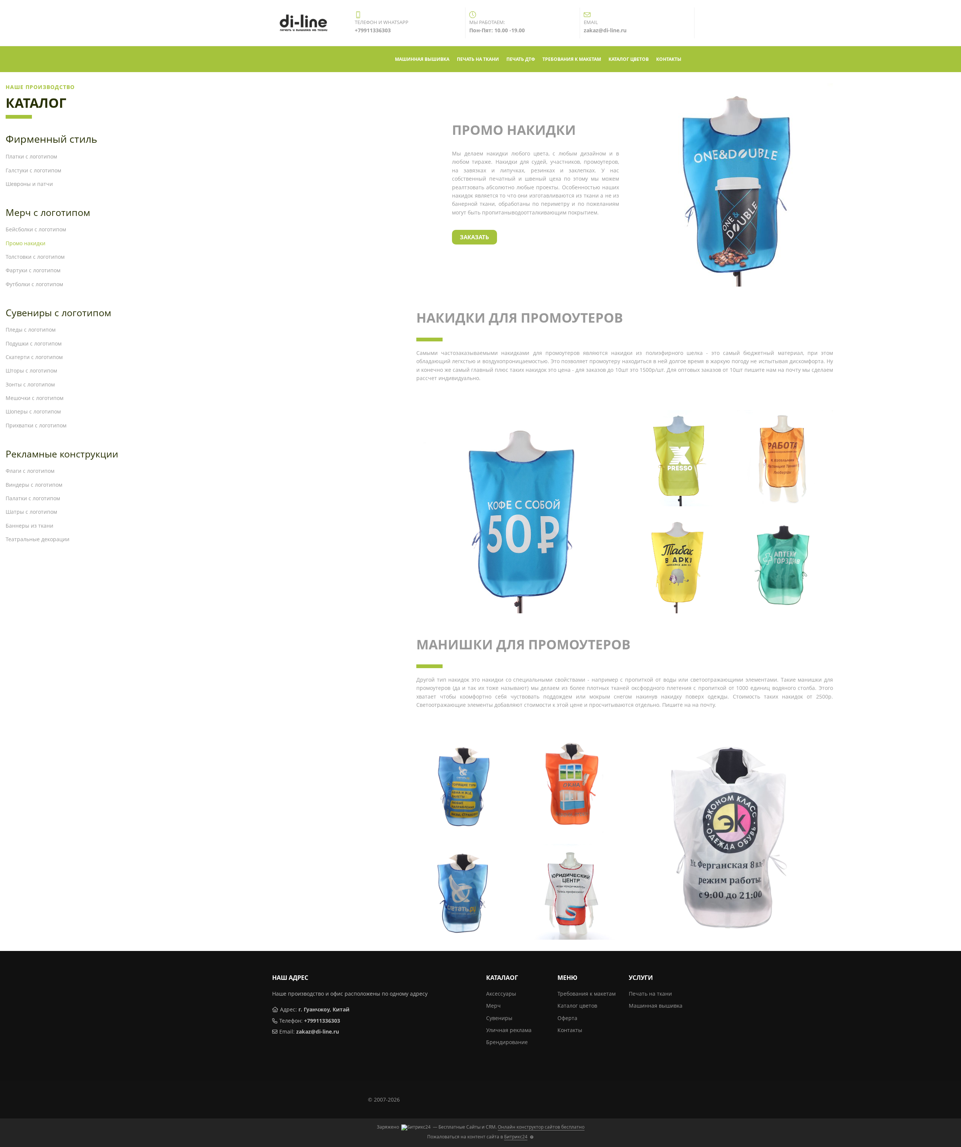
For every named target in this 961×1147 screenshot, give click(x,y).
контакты (668, 59)
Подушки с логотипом (34, 343)
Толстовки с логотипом (35, 256)
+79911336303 (322, 1020)
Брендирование (507, 1042)
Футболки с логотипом (34, 284)
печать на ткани (478, 59)
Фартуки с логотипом (33, 270)
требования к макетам (571, 59)
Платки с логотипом (31, 156)
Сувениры (499, 1018)
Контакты (569, 1030)
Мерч (493, 1005)
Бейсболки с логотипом (36, 229)
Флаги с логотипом (30, 470)
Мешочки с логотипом (34, 397)
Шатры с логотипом (31, 511)
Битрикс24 (515, 1136)
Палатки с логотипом (33, 498)
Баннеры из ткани (29, 525)
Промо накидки (25, 243)
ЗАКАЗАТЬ (474, 237)
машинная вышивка (422, 59)
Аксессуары (501, 993)
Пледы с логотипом (31, 329)
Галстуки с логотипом (33, 170)
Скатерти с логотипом (34, 357)
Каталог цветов (577, 1005)
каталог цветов (629, 59)
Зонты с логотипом (30, 384)
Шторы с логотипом (31, 370)
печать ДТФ (520, 59)
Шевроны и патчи (29, 183)
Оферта (567, 1018)
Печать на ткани (650, 993)
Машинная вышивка (655, 1005)
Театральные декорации (37, 539)
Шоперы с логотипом (33, 411)
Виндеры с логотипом (34, 484)
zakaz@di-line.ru (317, 1031)
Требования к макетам (586, 993)
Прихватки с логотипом (36, 425)
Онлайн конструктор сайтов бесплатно (541, 1127)
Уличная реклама (509, 1030)
